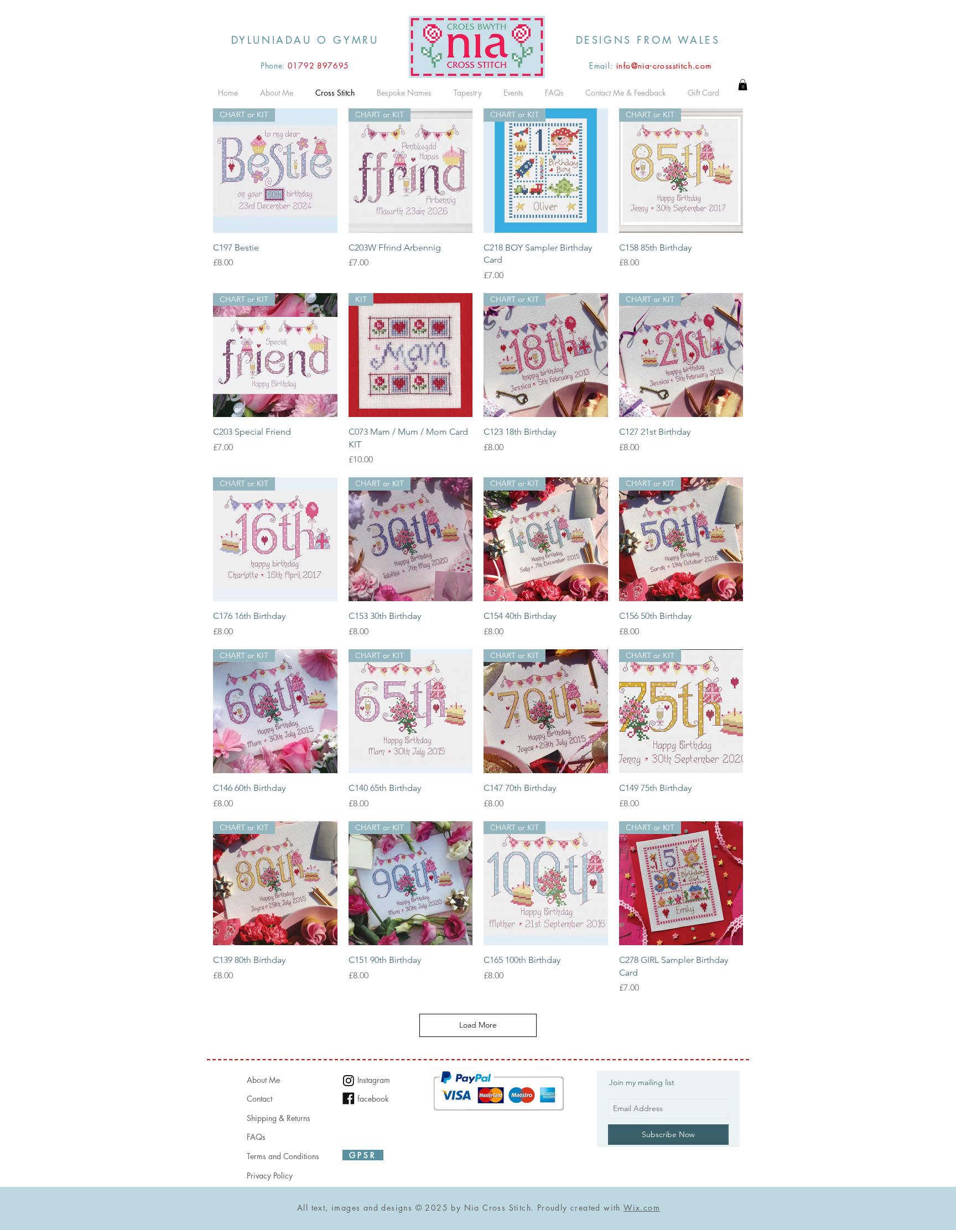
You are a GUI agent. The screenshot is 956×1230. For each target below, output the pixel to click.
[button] (742, 84)
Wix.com (642, 1207)
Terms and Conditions (283, 1156)
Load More (478, 1025)
